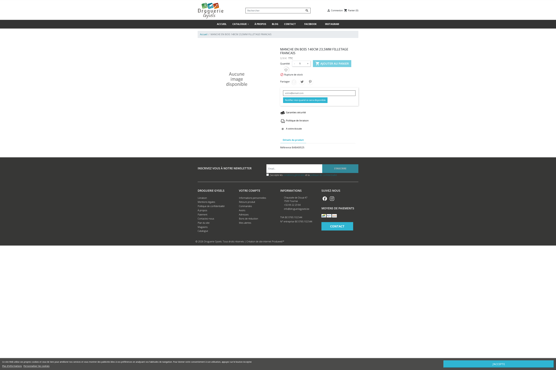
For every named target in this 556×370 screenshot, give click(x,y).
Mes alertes (245, 222)
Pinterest (310, 82)
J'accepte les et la (303, 175)
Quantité (285, 63)
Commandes (245, 206)
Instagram (332, 198)
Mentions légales (206, 202)
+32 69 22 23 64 (292, 204)
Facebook (325, 198)
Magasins (203, 227)
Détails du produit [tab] (293, 140)
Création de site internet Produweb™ (265, 241)
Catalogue (203, 231)
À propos (202, 210)
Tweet (302, 82)
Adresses (244, 214)
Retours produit (247, 202)
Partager (294, 82)
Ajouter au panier (332, 63)
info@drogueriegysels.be (296, 208)
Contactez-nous (206, 218)
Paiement (202, 214)
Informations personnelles (252, 197)
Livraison (202, 197)
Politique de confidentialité (211, 206)
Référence (285, 147)
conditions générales (294, 175)
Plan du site (204, 222)
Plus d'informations (12, 365)
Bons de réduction (248, 218)
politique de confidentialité (323, 175)
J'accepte (499, 364)
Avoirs (242, 210)
